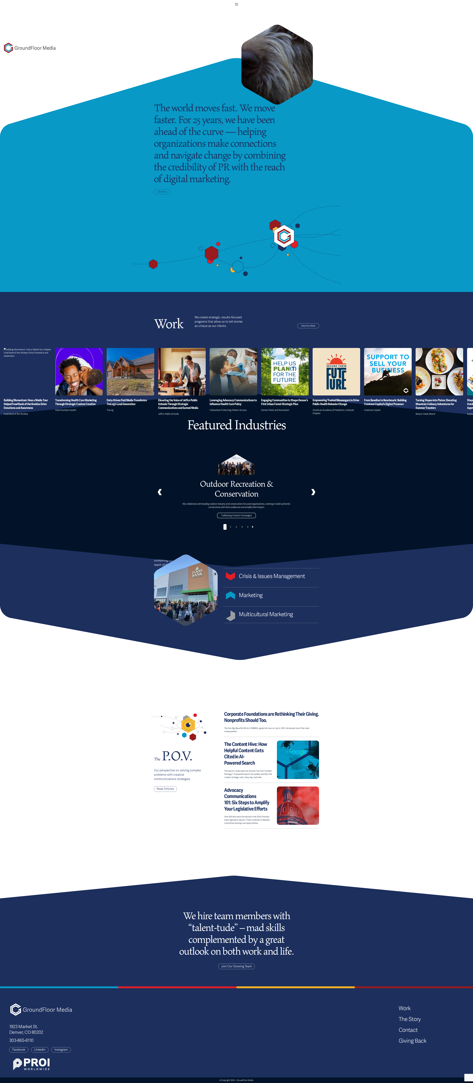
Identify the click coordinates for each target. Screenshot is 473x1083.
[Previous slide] (159, 492)
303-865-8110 (21, 1040)
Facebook (18, 1049)
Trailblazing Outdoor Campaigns (236, 515)
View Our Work (308, 325)
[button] (236, 4)
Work (405, 1008)
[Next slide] (252, 527)
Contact (408, 1030)
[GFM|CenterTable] (30, 47)
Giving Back (412, 1041)
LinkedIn (39, 1049)
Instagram (61, 1049)
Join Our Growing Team (236, 966)
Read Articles (165, 789)
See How (162, 191)
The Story (410, 1019)
